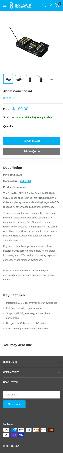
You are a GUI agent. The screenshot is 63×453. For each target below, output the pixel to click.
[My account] (50, 5)
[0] (57, 5)
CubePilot (9, 98)
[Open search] (44, 5)
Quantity (8, 126)
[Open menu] (4, 5)
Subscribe (14, 404)
